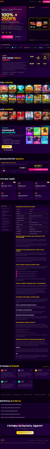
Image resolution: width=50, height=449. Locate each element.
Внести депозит (38, 169)
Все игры (47, 83)
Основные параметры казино (5, 209)
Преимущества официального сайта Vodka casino (6, 215)
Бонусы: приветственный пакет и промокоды (6, 221)
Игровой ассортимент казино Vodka (5, 224)
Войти (39, 1)
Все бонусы (18, 36)
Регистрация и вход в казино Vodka (5, 218)
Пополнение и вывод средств (5, 227)
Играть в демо (7, 146)
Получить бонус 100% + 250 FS (25, 432)
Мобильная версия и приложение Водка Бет (6, 229)
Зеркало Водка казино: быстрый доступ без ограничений (6, 211)
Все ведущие (46, 109)
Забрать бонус (6, 36)
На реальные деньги (8, 150)
